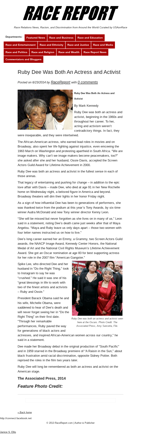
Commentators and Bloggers (23, 59)
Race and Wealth (68, 52)
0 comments (88, 82)
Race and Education (90, 37)
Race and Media (103, 44)
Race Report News (95, 52)
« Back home (25, 412)
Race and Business (61, 37)
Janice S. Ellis (8, 432)
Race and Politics (16, 52)
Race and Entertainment (21, 44)
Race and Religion (42, 52)
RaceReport (60, 82)
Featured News (35, 37)
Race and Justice (78, 44)
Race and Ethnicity (51, 44)
